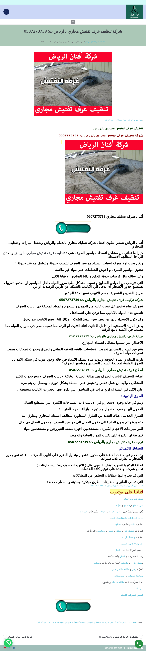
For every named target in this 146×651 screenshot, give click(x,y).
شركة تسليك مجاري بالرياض (115, 120)
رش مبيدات (119, 575)
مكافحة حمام (118, 582)
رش (134, 569)
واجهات (124, 562)
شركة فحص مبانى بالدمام (20, 636)
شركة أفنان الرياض (92, 41)
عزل (141, 505)
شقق (118, 530)
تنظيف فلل (129, 530)
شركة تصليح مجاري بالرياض (75, 622)
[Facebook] (18, 647)
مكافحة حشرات (135, 575)
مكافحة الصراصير (120, 569)
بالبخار (118, 550)
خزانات (118, 505)
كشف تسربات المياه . (133, 498)
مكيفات (112, 511)
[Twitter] (9, 647)
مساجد (118, 524)
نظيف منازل (136, 562)
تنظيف (119, 511)
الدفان (122, 556)
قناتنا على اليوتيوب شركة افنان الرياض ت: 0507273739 (117, 485)
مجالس (101, 530)
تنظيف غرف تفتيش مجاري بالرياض (123, 622)
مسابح (127, 505)
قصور (110, 530)
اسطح (135, 505)
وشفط (132, 537)
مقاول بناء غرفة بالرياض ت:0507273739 (118, 636)
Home (102, 41)
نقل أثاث (139, 588)
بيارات (125, 537)
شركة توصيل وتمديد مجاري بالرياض (50, 622)
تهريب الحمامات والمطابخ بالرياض (127, 518)
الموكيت (83, 511)
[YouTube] (5, 647)
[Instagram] (13, 647)
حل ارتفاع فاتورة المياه (132, 543)
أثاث (133, 524)
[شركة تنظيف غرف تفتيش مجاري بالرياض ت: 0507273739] (73, 83)
